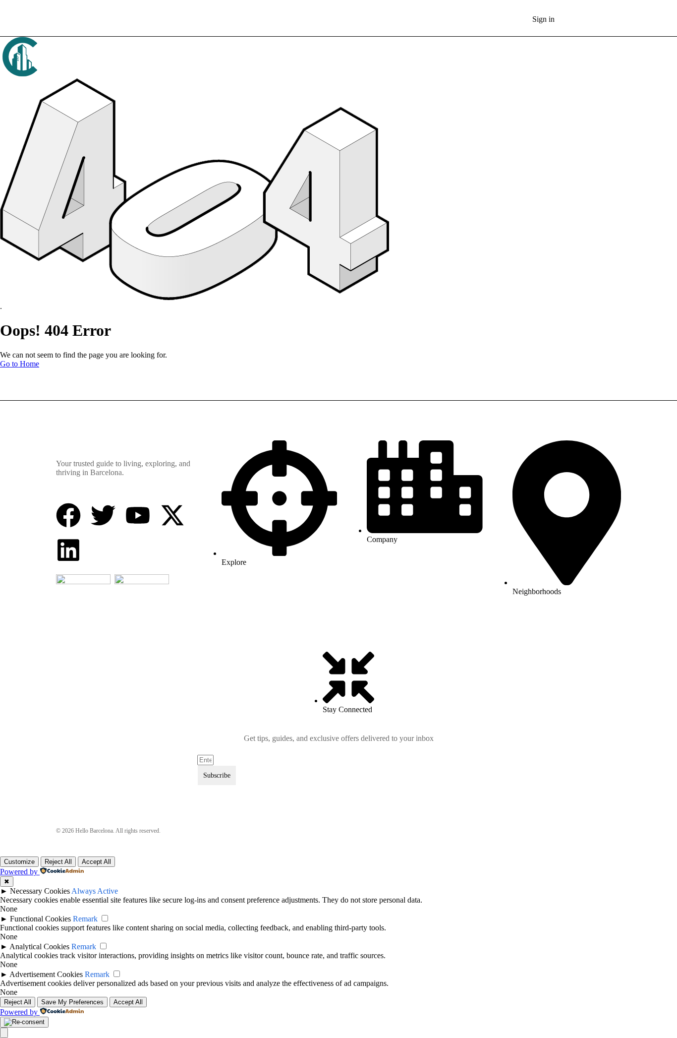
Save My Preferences (72, 1002)
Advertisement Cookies (46, 974)
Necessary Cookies (40, 891)
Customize (19, 861)
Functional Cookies (40, 919)
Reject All (58, 861)
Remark (85, 919)
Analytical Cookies (39, 946)
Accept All (96, 861)
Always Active (94, 891)
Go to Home (19, 364)
